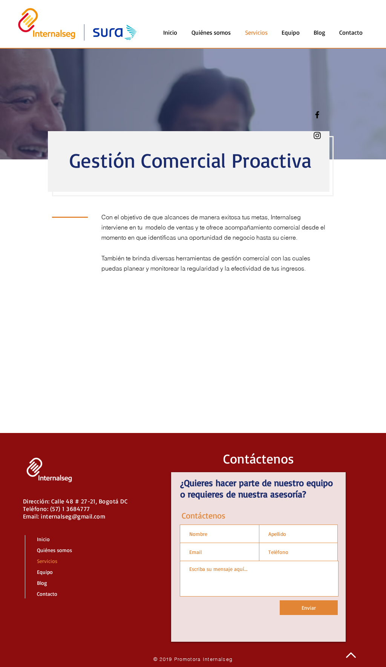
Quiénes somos (54, 550)
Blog (42, 583)
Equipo (45, 572)
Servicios (47, 561)
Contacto (47, 594)
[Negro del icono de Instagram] (317, 135)
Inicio (43, 539)
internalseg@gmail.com (73, 516)
